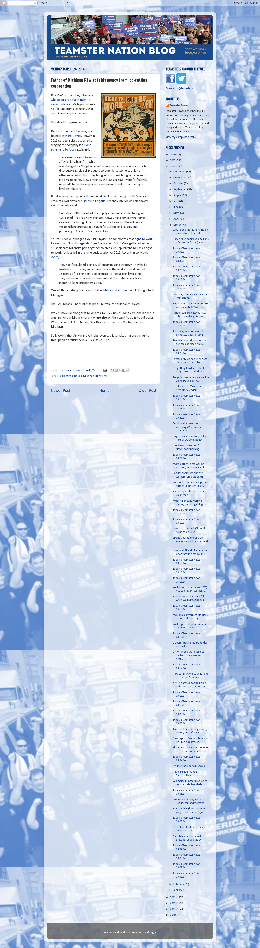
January (178, 890)
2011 (173, 909)
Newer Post (60, 391)
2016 (173, 154)
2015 (173, 160)
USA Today (69, 149)
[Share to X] (120, 370)
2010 (173, 915)
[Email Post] (105, 370)
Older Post (147, 391)
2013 (173, 897)
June (176, 207)
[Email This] (112, 370)
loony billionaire (83, 95)
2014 (173, 166)
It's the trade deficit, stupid (189, 766)
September (180, 189)
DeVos (78, 376)
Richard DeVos (71, 136)
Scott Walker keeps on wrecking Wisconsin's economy (187, 427)
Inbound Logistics (95, 201)
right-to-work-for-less (114, 290)
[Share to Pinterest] (128, 370)
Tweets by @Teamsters (179, 88)
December (179, 171)
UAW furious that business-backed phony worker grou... (189, 655)
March (177, 225)
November (180, 177)
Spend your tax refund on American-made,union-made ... (191, 541)
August (177, 195)
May (176, 213)
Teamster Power (179, 105)
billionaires (66, 376)
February (179, 884)
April (176, 219)
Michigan (88, 376)
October (178, 183)
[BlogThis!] (116, 370)
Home (104, 391)
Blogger (151, 932)
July (175, 201)
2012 (173, 903)
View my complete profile (181, 137)
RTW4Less (101, 376)
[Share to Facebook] (124, 370)
